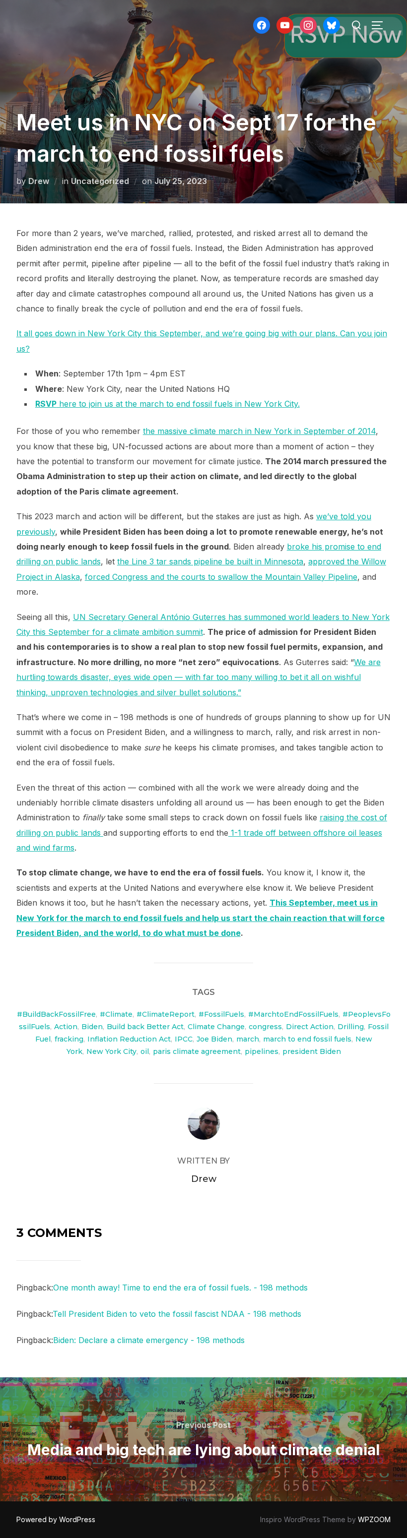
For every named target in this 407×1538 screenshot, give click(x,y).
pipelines (261, 1051)
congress (265, 1026)
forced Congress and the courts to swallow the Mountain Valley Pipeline (221, 577)
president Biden (311, 1051)
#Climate (116, 1014)
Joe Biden (214, 1039)
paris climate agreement (197, 1051)
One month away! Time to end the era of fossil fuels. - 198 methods (180, 1287)
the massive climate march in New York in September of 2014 (259, 431)
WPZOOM (374, 1519)
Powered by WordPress (55, 1519)
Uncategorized (100, 181)
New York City (111, 1051)
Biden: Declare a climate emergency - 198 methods (149, 1340)
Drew (38, 181)
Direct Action (310, 1026)
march (247, 1039)
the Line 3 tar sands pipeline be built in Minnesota (210, 561)
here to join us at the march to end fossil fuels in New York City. (167, 404)
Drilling (351, 1026)
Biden (92, 1026)
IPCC (184, 1039)
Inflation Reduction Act (129, 1039)
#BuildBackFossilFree (56, 1014)
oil (144, 1051)
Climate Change (216, 1026)
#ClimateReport (165, 1014)
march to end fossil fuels (307, 1039)
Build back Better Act (145, 1026)
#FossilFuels (221, 1014)
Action (65, 1026)
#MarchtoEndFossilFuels (293, 1014)
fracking (69, 1039)
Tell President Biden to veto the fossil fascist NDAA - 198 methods (177, 1314)
